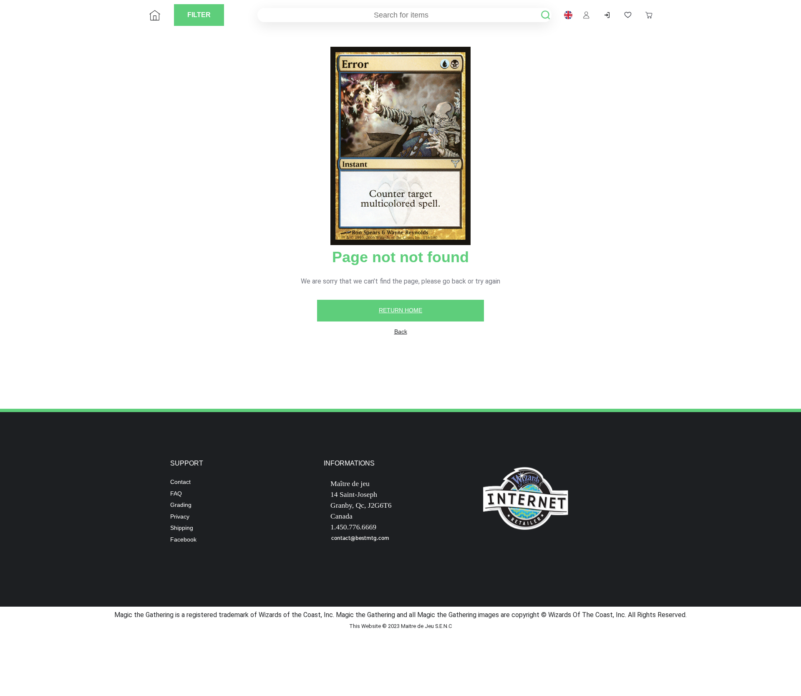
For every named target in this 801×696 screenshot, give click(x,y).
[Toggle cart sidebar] (649, 15)
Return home (400, 310)
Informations (349, 463)
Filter (199, 14)
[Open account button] (586, 15)
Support (186, 463)
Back (400, 331)
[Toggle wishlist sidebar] (628, 15)
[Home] (154, 15)
